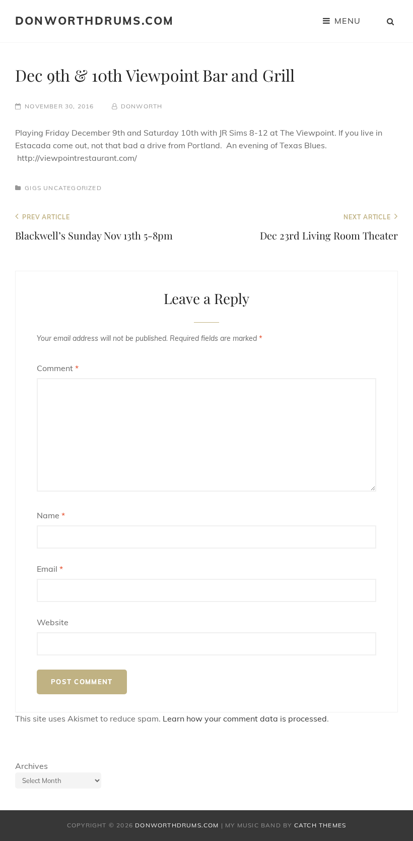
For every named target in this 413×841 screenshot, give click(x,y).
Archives (31, 766)
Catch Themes (320, 825)
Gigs (33, 188)
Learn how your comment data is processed (245, 718)
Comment (58, 368)
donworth (142, 106)
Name (51, 515)
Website (52, 622)
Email (50, 569)
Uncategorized (72, 188)
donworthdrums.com (94, 21)
